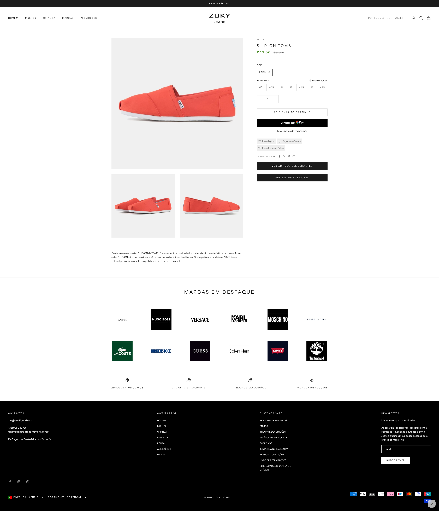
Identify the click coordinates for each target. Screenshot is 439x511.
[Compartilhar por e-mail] (294, 156)
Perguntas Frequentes (273, 420)
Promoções (88, 18)
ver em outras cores (292, 177)
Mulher (30, 18)
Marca (161, 454)
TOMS (260, 39)
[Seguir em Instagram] (19, 482)
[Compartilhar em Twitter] (284, 156)
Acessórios (164, 449)
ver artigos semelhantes (292, 165)
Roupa (161, 443)
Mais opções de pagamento (292, 131)
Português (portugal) (385, 18)
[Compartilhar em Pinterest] (289, 156)
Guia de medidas (319, 80)
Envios (264, 426)
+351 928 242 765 (17, 427)
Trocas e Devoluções (273, 431)
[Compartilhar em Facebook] (279, 156)
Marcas (68, 18)
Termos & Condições (272, 454)
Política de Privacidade (274, 437)
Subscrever (395, 460)
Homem (13, 18)
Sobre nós (266, 443)
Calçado (162, 437)
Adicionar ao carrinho (292, 112)
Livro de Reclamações (273, 460)
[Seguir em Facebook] (10, 482)
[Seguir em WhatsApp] (27, 482)
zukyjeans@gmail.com (20, 420)
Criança (49, 18)
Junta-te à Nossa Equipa (274, 449)
